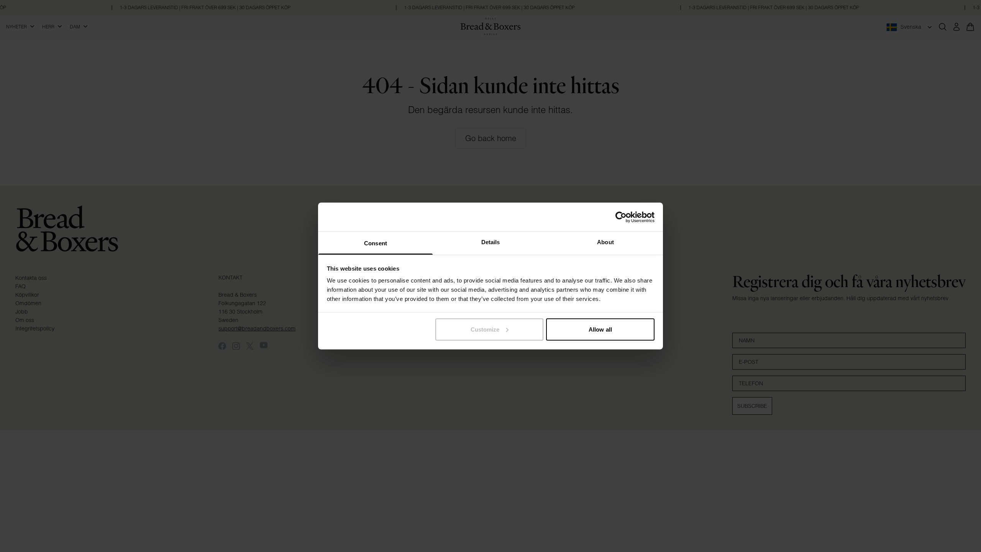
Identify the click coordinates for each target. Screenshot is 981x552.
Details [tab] (490, 242)
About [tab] (605, 242)
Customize (485, 329)
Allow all (600, 329)
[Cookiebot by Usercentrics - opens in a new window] (621, 217)
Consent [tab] (375, 243)
